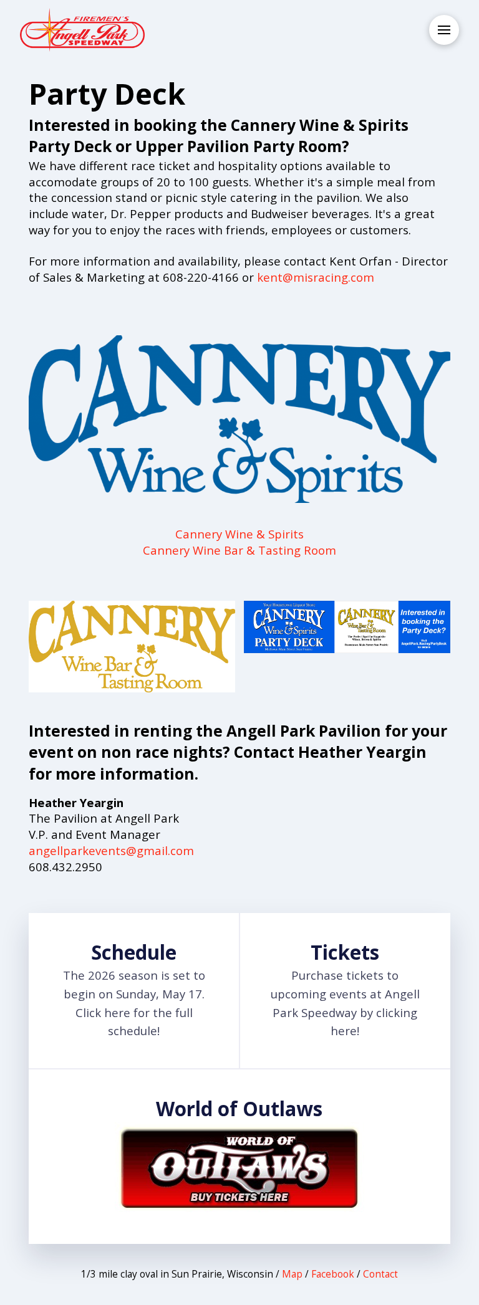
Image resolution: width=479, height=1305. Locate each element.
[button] (444, 30)
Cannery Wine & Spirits (239, 534)
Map (292, 1274)
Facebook (332, 1274)
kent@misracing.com (315, 277)
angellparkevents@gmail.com (111, 850)
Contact (380, 1274)
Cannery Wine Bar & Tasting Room (239, 550)
